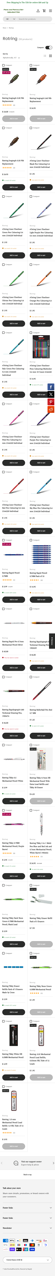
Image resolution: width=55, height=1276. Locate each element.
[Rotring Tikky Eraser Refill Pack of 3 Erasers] (41, 899)
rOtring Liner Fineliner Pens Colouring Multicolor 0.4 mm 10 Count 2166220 (41, 368)
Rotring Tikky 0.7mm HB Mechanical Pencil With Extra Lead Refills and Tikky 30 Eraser (40, 783)
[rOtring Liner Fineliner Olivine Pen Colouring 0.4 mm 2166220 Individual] (13, 278)
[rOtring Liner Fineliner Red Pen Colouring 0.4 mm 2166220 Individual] (13, 486)
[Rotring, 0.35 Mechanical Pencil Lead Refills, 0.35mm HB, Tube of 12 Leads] (41, 1035)
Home (4, 28)
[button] (44, 11)
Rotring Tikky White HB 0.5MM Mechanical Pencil (13, 1055)
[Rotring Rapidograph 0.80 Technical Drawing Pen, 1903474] (13, 691)
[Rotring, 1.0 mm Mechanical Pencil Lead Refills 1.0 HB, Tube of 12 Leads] (13, 1100)
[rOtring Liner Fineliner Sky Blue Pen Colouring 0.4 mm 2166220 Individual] (41, 486)
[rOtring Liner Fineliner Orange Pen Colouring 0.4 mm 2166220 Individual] (41, 278)
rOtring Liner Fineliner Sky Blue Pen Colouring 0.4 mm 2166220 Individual (41, 508)
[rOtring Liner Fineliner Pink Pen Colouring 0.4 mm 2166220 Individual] (13, 417)
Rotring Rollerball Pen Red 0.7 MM (41, 711)
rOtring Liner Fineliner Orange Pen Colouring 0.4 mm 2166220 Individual (41, 300)
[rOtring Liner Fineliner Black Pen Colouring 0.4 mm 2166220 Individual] (41, 142)
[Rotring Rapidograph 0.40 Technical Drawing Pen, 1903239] (41, 623)
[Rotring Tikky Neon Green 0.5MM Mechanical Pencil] (41, 967)
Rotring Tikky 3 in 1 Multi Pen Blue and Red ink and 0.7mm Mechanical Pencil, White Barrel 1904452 (41, 848)
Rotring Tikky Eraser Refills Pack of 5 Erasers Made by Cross (12, 989)
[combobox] (27, 19)
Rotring (11, 28)
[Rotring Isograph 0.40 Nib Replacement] (41, 79)
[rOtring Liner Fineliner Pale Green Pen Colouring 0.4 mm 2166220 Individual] (13, 346)
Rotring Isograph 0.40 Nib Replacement (40, 100)
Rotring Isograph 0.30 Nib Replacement (13, 99)
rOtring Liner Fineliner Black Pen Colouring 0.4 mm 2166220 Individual (40, 164)
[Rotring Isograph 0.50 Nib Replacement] (13, 141)
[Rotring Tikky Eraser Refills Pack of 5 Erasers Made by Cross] (13, 967)
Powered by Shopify (26, 1269)
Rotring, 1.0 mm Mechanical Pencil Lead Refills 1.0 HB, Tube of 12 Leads (12, 1124)
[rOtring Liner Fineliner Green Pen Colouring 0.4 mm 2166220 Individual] (13, 210)
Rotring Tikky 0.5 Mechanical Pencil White (12, 779)
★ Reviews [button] (52, 641)
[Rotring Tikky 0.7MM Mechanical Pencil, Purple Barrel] (13, 824)
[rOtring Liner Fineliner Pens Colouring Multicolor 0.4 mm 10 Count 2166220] (41, 346)
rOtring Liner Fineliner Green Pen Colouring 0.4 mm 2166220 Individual (12, 232)
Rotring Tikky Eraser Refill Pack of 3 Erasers (41, 920)
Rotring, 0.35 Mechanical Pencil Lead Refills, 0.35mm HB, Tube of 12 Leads (40, 1059)
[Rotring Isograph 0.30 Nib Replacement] (13, 79)
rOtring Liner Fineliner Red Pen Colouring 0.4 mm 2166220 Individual (13, 508)
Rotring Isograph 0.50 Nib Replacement (13, 162)
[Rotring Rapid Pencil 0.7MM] (13, 554)
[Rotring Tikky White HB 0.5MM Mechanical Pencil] (13, 1035)
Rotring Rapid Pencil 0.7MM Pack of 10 (38, 574)
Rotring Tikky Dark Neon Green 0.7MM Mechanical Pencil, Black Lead (13, 921)
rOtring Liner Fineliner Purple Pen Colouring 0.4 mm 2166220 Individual (40, 440)
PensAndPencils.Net (13, 1269)
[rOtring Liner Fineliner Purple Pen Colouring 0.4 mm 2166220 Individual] (41, 418)
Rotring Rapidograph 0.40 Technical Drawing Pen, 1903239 (40, 644)
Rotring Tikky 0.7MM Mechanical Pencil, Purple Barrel (13, 846)
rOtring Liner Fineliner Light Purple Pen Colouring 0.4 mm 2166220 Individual (41, 232)
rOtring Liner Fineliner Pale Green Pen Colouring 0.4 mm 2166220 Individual (13, 370)
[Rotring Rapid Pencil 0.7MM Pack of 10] (41, 554)
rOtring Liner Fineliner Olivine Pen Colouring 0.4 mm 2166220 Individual (13, 300)
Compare (40, 47)
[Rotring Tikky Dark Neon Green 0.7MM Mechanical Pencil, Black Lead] (13, 899)
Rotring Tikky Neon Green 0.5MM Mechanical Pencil (41, 988)
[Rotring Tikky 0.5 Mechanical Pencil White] (13, 759)
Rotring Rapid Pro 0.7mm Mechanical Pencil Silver (13, 643)
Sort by (5, 54)
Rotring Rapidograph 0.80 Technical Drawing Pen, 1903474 (13, 712)
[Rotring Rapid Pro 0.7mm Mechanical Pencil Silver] (13, 622)
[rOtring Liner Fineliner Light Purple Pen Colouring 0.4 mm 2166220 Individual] (41, 210)
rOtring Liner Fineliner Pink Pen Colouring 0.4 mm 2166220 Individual (12, 439)
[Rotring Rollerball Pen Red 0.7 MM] (41, 691)
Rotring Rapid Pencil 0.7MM (11, 574)
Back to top (28, 1175)
